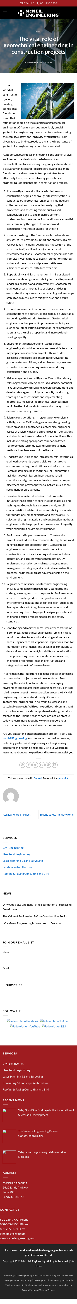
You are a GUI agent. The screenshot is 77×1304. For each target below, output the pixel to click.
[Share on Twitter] (35, 765)
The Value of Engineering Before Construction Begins (35, 916)
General (38, 31)
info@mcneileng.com (12, 1233)
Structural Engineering (16, 854)
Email (6, 968)
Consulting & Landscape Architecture (26, 1083)
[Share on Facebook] (29, 765)
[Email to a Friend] (42, 765)
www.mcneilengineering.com (17, 1238)
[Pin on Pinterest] (48, 765)
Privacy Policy (28, 1290)
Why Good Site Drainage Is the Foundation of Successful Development (37, 907)
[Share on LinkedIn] (55, 765)
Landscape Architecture (17, 867)
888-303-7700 (9, 1224)
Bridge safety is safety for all (57, 814)
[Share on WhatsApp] (22, 765)
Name (6, 952)
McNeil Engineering (15, 738)
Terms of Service (47, 1290)
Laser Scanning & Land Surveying (23, 860)
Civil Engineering (13, 847)
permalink (63, 778)
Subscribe (14, 985)
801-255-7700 (9, 1219)
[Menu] (5, 12)
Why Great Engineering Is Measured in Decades (32, 923)
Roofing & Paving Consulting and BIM (26, 873)
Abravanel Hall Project (16, 814)
